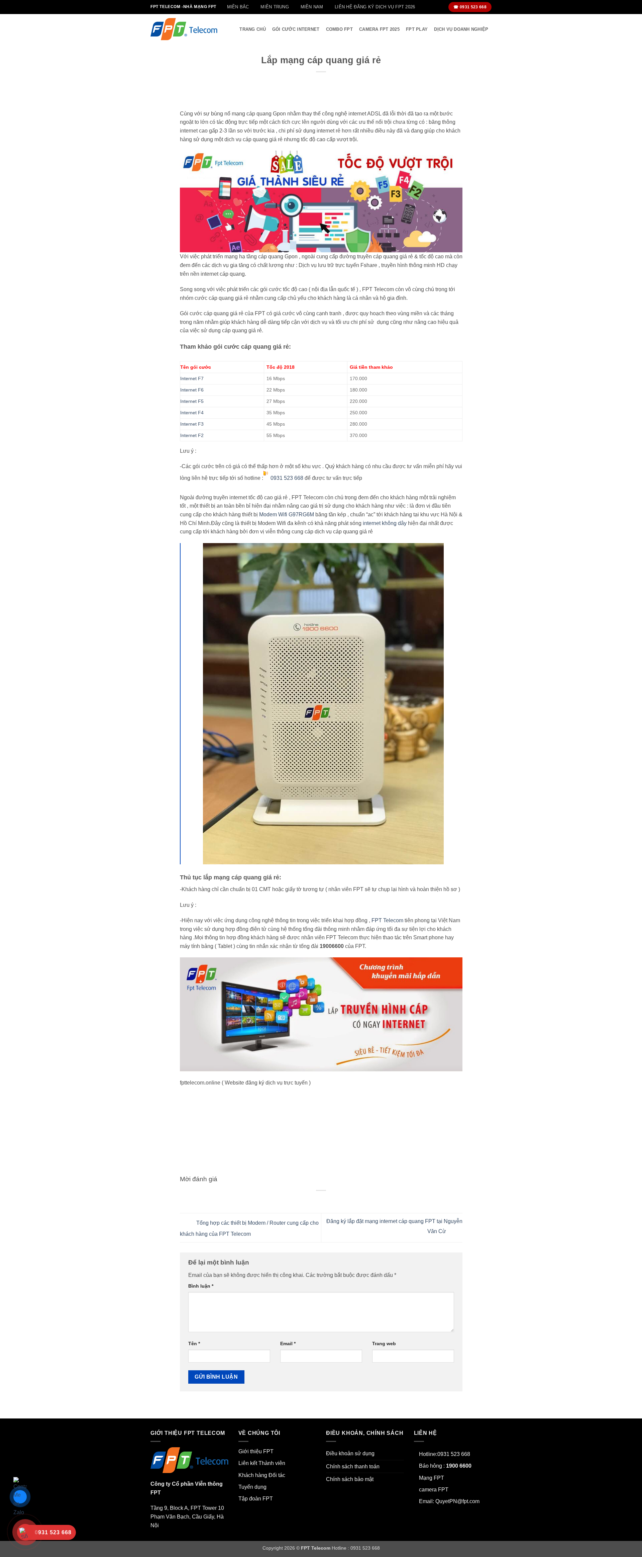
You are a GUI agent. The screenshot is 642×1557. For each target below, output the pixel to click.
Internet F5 (192, 401)
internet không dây (385, 523)
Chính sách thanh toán (353, 1466)
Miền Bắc (238, 6)
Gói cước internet (295, 29)
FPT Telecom (387, 920)
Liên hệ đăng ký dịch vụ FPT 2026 (375, 6)
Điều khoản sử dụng (350, 1453)
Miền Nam (312, 6)
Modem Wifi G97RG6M (286, 514)
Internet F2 (192, 435)
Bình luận (200, 1286)
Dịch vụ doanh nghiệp (461, 29)
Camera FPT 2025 (379, 29)
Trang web (384, 1343)
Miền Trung (274, 6)
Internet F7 (192, 378)
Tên (194, 1343)
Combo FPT (339, 29)
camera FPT (433, 1489)
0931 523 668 (287, 478)
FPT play (417, 29)
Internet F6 (192, 390)
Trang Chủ (252, 29)
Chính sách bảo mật (349, 1479)
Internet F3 (192, 424)
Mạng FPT (431, 1478)
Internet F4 (192, 412)
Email (288, 1343)
